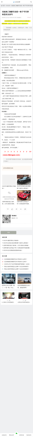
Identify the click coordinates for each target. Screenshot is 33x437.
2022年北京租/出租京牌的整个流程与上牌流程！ (16, 243)
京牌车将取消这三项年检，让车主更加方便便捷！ (8, 204)
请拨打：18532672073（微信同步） (18, 23)
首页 (3, 5)
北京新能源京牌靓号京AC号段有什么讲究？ (15, 259)
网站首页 (11, 435)
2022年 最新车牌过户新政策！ (11, 240)
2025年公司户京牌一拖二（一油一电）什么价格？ (8, 287)
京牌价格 (21, 435)
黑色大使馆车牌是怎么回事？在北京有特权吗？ (16, 266)
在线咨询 (4, 435)
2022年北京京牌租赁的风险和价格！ (13, 250)
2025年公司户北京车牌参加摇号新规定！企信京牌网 (18, 264)
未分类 (8, 5)
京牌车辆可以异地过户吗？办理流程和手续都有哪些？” (23, 204)
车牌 (8, 232)
